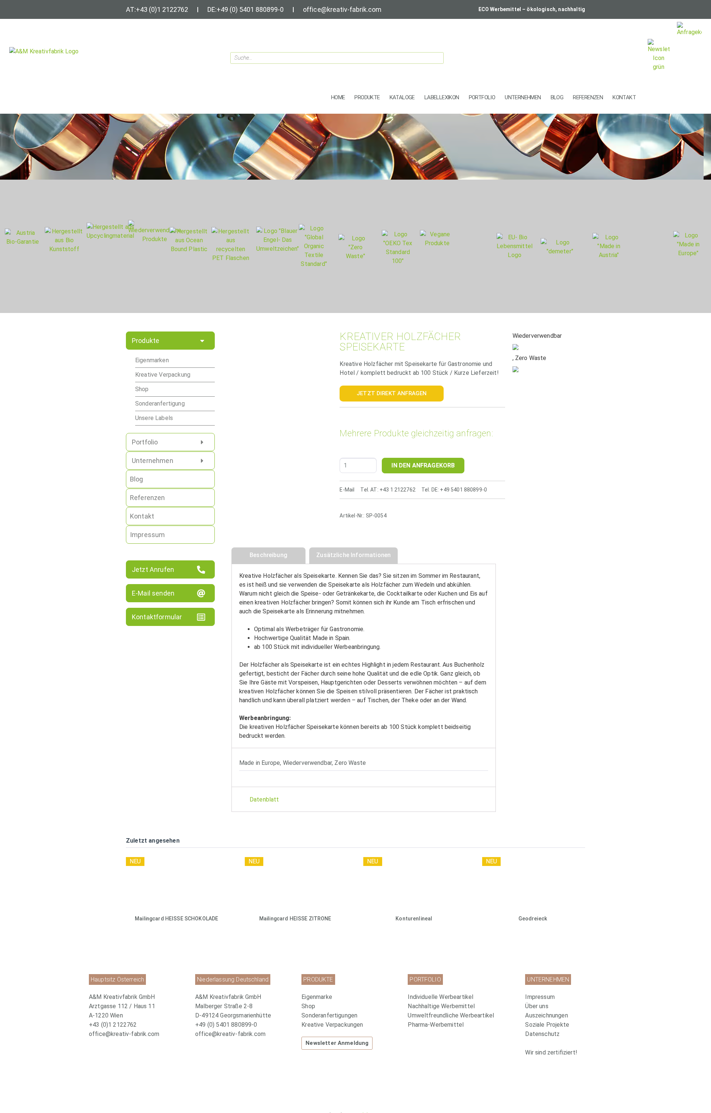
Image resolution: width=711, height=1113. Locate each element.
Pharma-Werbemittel (436, 1024)
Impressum (539, 996)
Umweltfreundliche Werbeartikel (451, 1015)
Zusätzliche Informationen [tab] (353, 555)
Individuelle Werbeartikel (440, 996)
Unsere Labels (154, 417)
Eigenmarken (152, 360)
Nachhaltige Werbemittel (441, 1006)
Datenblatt (264, 799)
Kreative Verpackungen (332, 1024)
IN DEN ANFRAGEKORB (423, 465)
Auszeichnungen (546, 1015)
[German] (634, 56)
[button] (367, 97)
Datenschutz (542, 1033)
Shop (142, 389)
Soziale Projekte (547, 1024)
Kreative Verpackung (162, 374)
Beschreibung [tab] (268, 555)
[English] (624, 56)
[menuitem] (350, 997)
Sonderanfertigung (160, 403)
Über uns (536, 1006)
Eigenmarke (316, 996)
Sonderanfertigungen (329, 1015)
